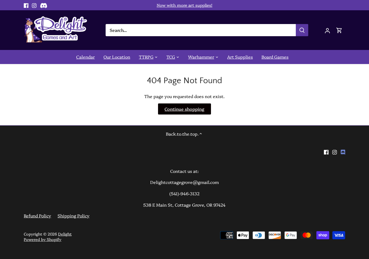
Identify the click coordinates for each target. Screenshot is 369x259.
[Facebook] (26, 5)
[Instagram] (34, 5)
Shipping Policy (73, 215)
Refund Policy (37, 215)
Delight (65, 234)
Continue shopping (184, 109)
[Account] (327, 30)
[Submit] (302, 30)
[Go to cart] (339, 30)
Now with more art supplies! (184, 5)
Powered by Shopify (42, 239)
